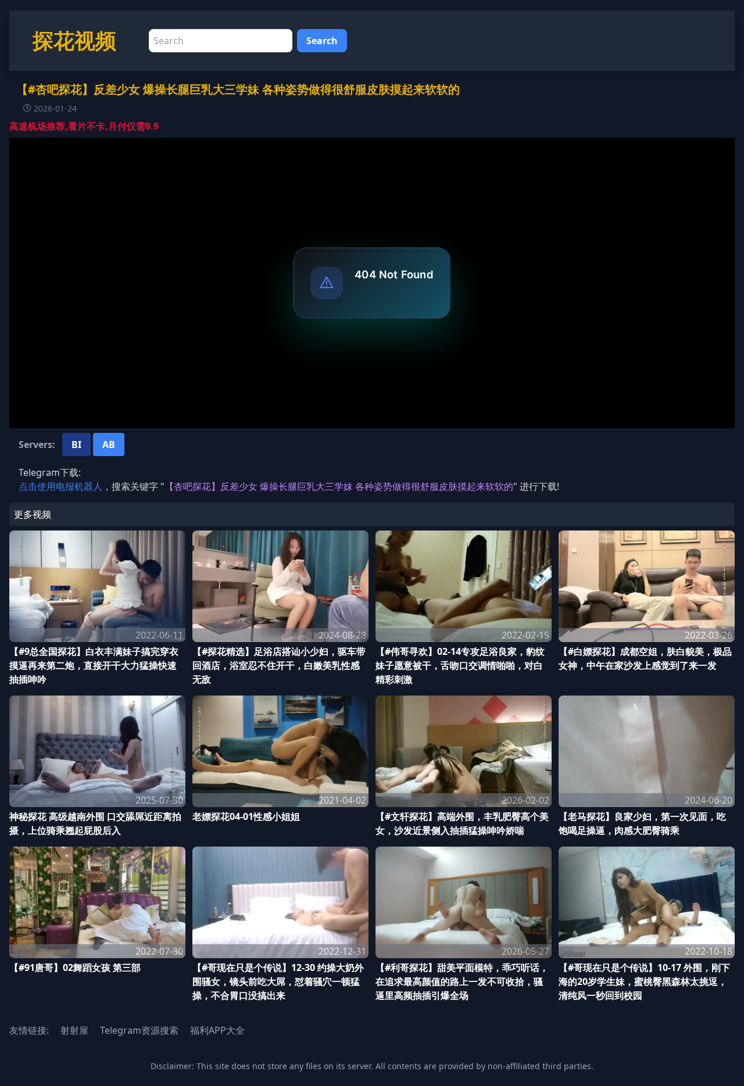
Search (322, 40)
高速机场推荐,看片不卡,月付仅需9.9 (84, 126)
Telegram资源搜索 (139, 1030)
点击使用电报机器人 (60, 486)
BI (76, 444)
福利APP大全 (217, 1030)
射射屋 (74, 1030)
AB (108, 444)
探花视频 (74, 40)
